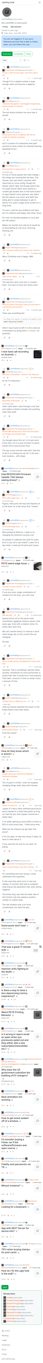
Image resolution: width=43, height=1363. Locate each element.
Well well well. (7, 615)
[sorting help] (25, 60)
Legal (4, 1340)
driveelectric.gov (7, 1081)
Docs (4, 1349)
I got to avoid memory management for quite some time (21, 662)
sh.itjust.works (6, 357)
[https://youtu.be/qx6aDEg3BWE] (38, 971)
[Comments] (38, 477)
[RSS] (28, 60)
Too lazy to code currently (12, 587)
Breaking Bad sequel (10, 730)
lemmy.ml (4, 566)
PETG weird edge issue (11, 498)
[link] (8, 78)
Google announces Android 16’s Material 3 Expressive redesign (18, 775)
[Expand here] (38, 354)
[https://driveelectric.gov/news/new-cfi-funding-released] (38, 1072)
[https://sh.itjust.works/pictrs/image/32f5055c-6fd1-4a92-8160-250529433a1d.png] (38, 928)
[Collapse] (4, 67)
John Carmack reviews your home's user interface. (21, 250)
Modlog (5, 1335)
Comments (18, 54)
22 (4, 1052)
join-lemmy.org (8, 1359)
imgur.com (5, 953)
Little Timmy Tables (9, 276)
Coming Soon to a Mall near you (14, 701)
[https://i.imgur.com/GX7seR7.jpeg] (38, 754)
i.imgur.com (5, 757)
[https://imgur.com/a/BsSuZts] (38, 1015)
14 (4, 1021)
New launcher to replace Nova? (14, 169)
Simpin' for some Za (9, 805)
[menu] (39, 2)
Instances (6, 1345)
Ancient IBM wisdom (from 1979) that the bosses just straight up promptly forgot (20, 432)
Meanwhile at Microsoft (11, 401)
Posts (28, 54)
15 (4, 1084)
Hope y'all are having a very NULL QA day (18, 867)
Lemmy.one (8, 2)
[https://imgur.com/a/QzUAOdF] (38, 949)
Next (5, 1287)
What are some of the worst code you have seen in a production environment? (21, 305)
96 (5, 999)
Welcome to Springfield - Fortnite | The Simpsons (20, 374)
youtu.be (4, 974)
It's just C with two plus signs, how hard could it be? (20, 74)
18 (4, 1279)
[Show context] (4, 78)
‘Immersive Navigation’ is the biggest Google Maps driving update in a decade (21, 105)
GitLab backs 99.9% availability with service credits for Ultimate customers (18, 136)
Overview (7, 54)
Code (4, 1354)
